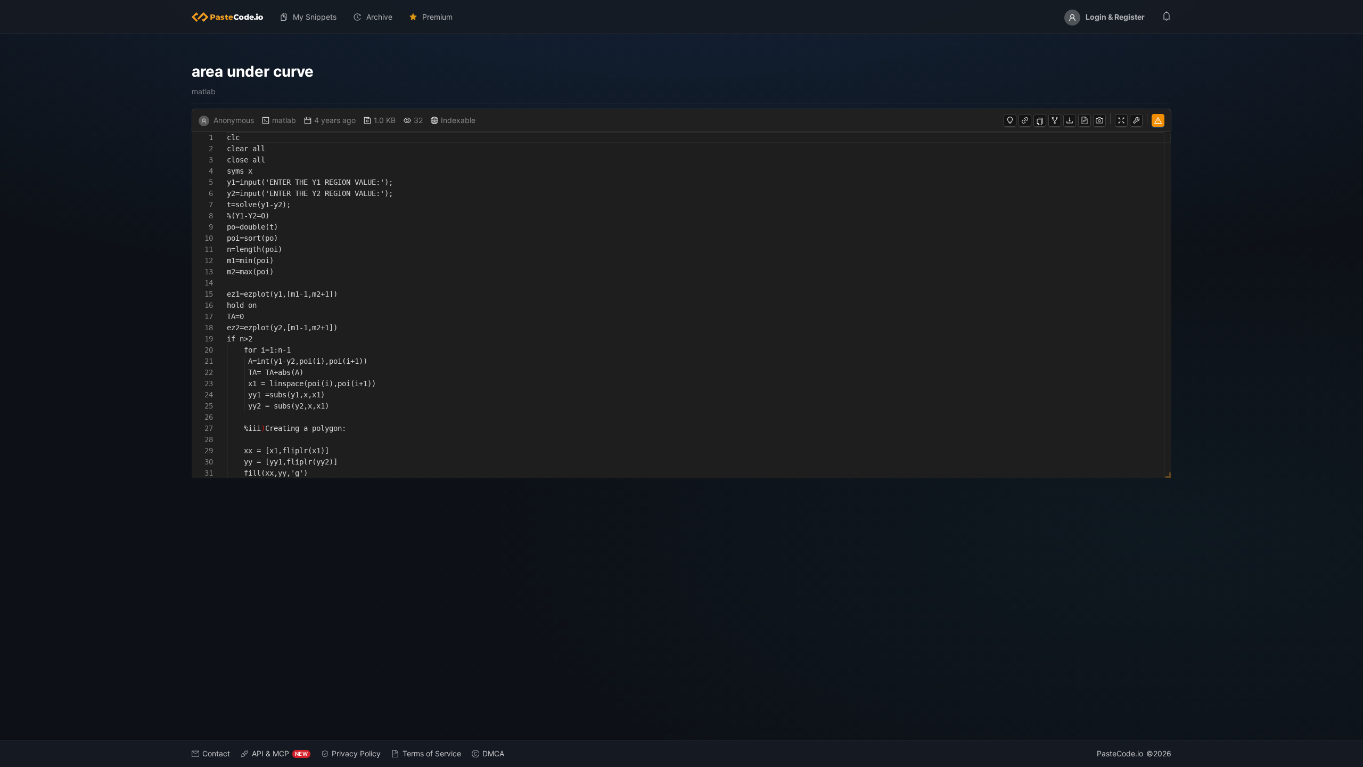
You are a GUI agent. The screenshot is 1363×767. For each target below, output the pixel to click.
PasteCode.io (1120, 753)
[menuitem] (232, 17)
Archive (379, 16)
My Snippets (314, 16)
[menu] (681, 17)
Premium (437, 16)
